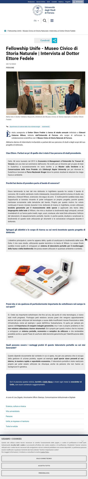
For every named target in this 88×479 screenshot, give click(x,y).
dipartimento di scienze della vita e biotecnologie (25, 126)
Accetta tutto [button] (44, 466)
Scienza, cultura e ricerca (16, 406)
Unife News (48, 382)
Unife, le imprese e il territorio (17, 421)
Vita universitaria (12, 411)
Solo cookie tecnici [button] (44, 458)
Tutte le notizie (12, 426)
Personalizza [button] (44, 473)
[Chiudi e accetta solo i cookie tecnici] (82, 441)
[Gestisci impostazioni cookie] (86, 240)
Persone (5, 31)
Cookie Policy (44, 452)
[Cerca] (44, 20)
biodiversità (45, 126)
